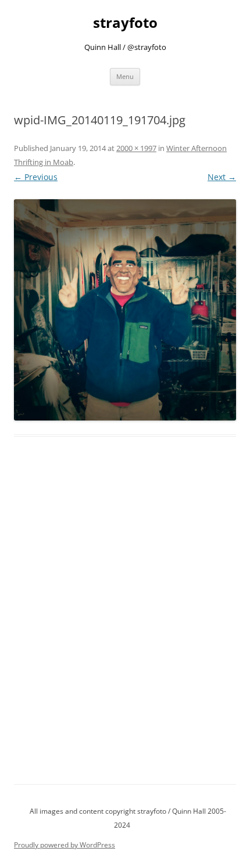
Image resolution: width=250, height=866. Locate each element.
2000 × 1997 (136, 148)
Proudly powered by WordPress (64, 845)
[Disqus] (125, 624)
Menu (125, 76)
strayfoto (125, 23)
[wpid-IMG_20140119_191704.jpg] (125, 310)
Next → (222, 176)
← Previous (36, 176)
